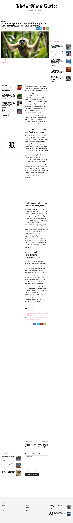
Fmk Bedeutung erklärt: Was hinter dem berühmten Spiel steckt (7, 465)
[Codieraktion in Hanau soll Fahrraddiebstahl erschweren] (18, 458)
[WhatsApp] (47, 28)
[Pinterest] (44, 28)
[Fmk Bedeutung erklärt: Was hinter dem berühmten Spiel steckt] (18, 465)
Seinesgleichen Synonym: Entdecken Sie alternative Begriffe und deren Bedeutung (42, 445)
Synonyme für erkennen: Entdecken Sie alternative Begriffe (30, 444)
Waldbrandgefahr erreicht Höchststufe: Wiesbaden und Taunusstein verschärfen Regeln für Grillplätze (57, 70)
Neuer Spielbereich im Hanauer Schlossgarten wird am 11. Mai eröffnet (8, 95)
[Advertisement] (12, 74)
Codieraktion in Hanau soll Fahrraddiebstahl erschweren (7, 458)
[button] (56, 17)
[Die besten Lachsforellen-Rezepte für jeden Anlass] (18, 473)
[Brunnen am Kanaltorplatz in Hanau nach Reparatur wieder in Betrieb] (68, 78)
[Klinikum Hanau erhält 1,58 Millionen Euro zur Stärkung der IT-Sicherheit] (68, 53)
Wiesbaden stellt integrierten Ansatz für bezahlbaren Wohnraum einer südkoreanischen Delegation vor (8, 103)
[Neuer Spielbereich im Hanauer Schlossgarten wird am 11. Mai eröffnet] (19, 96)
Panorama (4, 21)
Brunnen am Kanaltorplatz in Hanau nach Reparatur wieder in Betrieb (57, 78)
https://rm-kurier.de (12, 153)
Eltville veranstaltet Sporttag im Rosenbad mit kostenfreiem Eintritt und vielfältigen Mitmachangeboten (57, 61)
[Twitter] (40, 28)
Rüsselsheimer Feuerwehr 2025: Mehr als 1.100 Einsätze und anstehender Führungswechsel (9, 88)
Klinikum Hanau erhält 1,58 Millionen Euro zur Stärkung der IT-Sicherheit (57, 53)
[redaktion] (2, 29)
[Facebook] (37, 28)
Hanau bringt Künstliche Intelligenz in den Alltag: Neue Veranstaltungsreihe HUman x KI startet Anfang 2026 (8, 112)
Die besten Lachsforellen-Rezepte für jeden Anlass (8, 472)
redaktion (5, 28)
